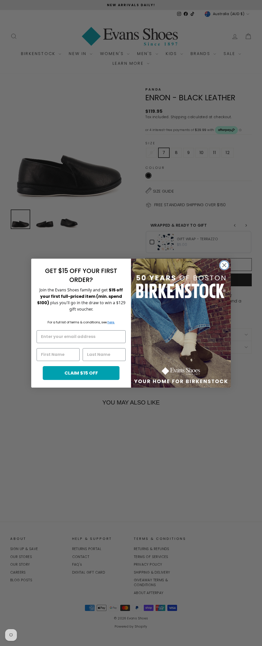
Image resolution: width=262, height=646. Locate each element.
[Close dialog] (224, 265)
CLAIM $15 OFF (81, 373)
